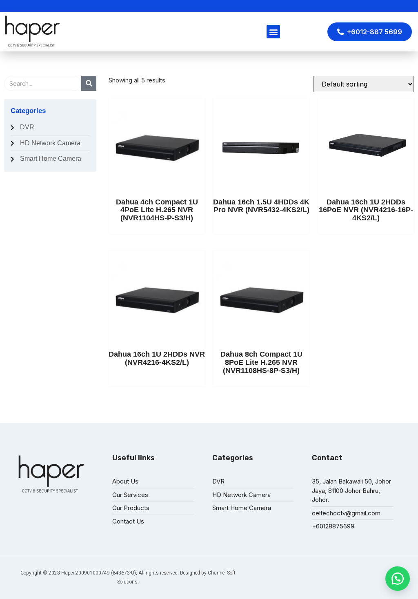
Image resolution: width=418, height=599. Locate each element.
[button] (397, 578)
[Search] (88, 83)
